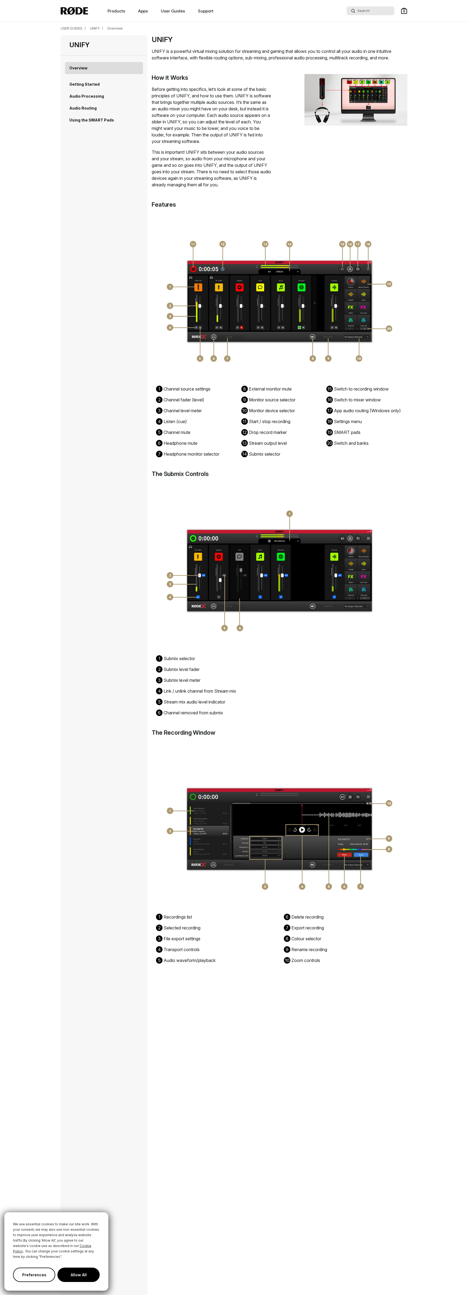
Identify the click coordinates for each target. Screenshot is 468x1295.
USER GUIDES (71, 28)
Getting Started (84, 84)
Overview (115, 28)
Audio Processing (86, 96)
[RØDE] (74, 11)
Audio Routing (83, 108)
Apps (143, 11)
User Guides (173, 11)
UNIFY (95, 28)
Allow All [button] (79, 1274)
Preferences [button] (34, 1274)
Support (205, 11)
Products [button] (116, 11)
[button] (404, 11)
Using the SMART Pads (91, 120)
